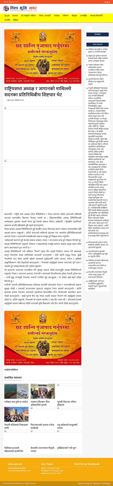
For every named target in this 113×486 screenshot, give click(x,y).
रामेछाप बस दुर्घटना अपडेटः (16, 402)
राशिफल (65, 15)
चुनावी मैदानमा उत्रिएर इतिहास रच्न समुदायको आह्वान (96, 81)
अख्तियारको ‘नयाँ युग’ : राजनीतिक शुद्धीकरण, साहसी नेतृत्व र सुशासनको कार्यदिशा (97, 285)
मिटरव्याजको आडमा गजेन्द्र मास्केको (42, 426)
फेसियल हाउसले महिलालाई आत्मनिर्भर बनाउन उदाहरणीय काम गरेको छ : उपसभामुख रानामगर (98, 264)
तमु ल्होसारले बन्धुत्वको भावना (67, 426)
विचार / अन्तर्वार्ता (45, 15)
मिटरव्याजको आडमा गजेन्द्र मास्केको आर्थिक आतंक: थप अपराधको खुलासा (98, 245)
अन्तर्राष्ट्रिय (83, 15)
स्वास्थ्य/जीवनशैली (96, 15)
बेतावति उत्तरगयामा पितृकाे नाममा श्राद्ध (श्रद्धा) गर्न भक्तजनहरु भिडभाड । (97, 275)
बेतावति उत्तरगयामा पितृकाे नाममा (42, 449)
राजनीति (7, 20)
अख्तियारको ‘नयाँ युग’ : (67, 448)
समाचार (15, 15)
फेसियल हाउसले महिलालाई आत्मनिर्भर (13, 449)
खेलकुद (74, 15)
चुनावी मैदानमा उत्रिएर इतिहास (66, 403)
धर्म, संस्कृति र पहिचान (28, 15)
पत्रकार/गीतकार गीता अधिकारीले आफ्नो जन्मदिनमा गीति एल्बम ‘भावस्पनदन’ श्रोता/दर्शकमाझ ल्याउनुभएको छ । (98, 70)
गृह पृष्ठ (7, 15)
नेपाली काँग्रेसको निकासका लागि (16, 426)
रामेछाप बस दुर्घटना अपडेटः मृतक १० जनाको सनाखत (98, 51)
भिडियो (15, 20)
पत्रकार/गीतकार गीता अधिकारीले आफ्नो (40, 403)
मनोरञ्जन (56, 15)
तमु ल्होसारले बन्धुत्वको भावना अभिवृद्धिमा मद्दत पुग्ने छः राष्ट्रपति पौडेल (97, 254)
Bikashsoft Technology (101, 483)
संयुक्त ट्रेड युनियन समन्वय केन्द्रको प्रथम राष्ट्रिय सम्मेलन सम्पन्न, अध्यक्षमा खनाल (98, 58)
